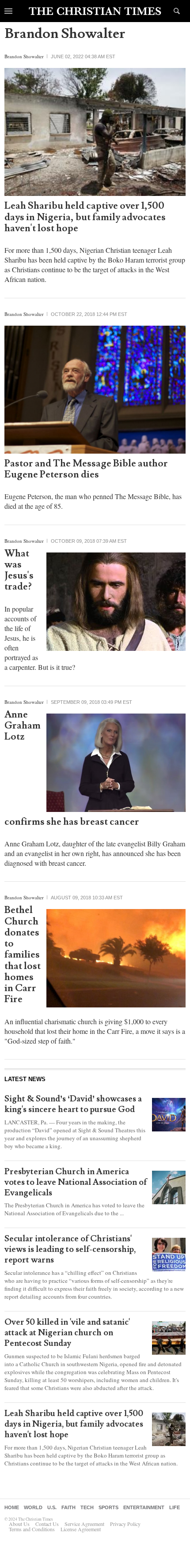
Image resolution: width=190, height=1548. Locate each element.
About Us (19, 1523)
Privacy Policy (125, 1523)
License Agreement (81, 1529)
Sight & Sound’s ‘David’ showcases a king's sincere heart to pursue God (73, 1104)
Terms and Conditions (32, 1529)
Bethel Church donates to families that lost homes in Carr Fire (22, 955)
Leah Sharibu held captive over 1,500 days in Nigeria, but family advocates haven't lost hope (85, 217)
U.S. (52, 1507)
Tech (87, 1507)
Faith (68, 1507)
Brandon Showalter (24, 56)
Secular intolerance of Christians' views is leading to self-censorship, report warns (70, 1249)
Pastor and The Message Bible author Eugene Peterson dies (86, 469)
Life (174, 1507)
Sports (108, 1507)
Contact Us (47, 1523)
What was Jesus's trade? (19, 570)
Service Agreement (84, 1523)
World (33, 1507)
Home (11, 1507)
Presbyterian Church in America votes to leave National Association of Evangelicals (75, 1182)
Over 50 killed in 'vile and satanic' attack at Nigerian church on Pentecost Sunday (67, 1333)
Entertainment (143, 1507)
